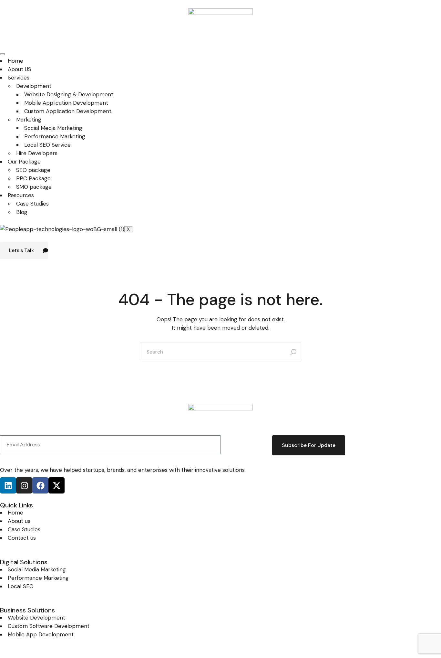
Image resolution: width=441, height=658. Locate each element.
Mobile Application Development (66, 102)
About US (19, 69)
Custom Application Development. (68, 111)
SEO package (33, 170)
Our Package (24, 161)
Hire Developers (36, 153)
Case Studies (32, 203)
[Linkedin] (8, 485)
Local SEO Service (47, 144)
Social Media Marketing (53, 128)
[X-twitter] (56, 485)
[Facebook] (40, 485)
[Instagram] (24, 485)
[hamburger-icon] (2, 54)
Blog (21, 212)
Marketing (28, 119)
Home (15, 60)
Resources (21, 195)
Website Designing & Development (68, 94)
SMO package (34, 186)
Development (33, 86)
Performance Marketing (54, 136)
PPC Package (33, 178)
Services (18, 77)
